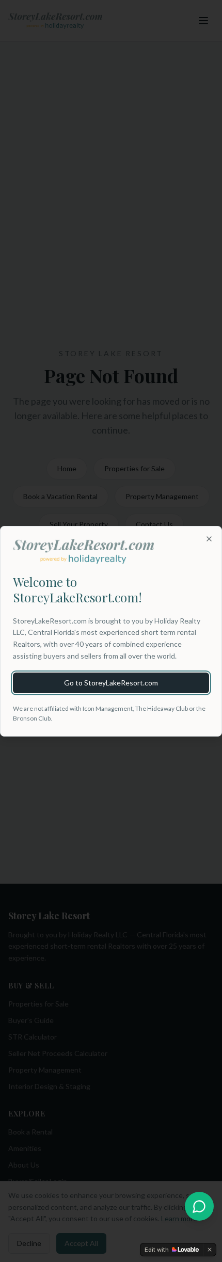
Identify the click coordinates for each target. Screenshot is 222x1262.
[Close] (209, 539)
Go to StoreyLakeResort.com (111, 682)
